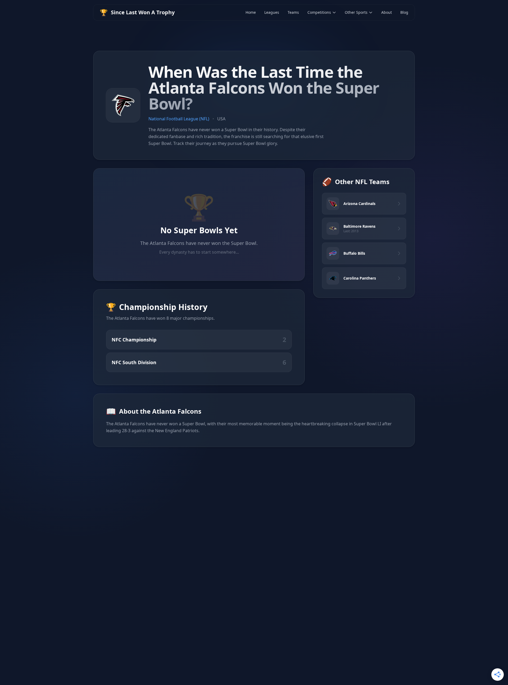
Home (251, 12)
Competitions (319, 12)
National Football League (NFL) (178, 119)
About (386, 12)
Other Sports (356, 12)
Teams (293, 12)
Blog (404, 12)
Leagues (271, 12)
